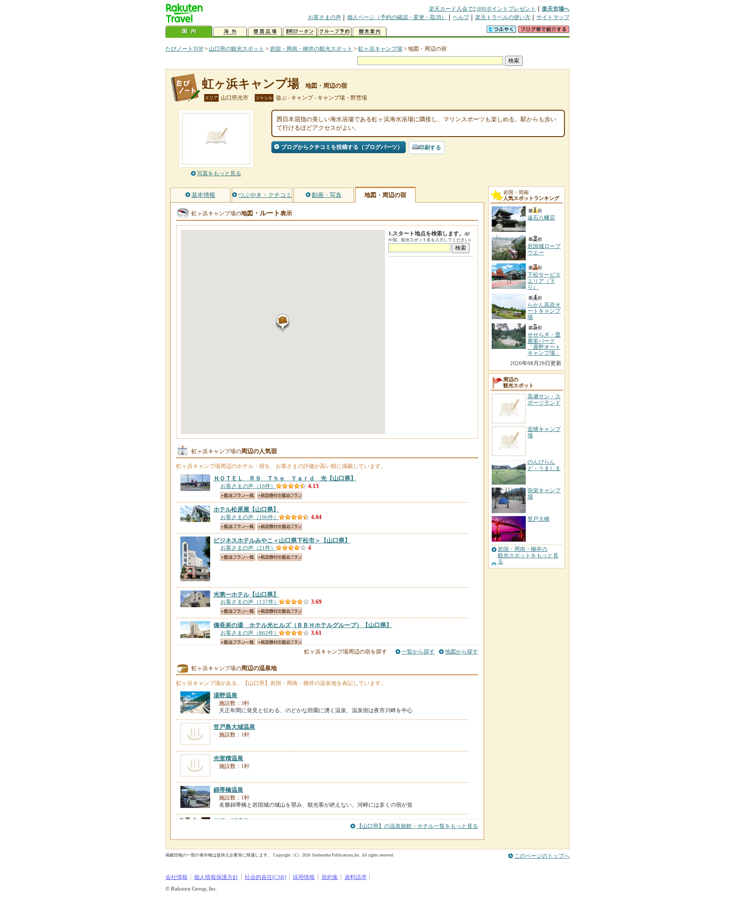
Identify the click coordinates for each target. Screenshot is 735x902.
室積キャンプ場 (544, 432)
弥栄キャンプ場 (544, 493)
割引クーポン (300, 32)
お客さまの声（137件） (249, 602)
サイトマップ (553, 17)
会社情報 (176, 877)
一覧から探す (418, 651)
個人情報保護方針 (216, 877)
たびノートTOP (184, 49)
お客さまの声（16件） (248, 486)
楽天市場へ (556, 9)
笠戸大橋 (538, 519)
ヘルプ (461, 17)
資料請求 (356, 877)
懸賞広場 (265, 32)
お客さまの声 (324, 17)
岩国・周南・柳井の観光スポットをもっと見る (528, 555)
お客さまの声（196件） (249, 517)
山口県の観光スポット (236, 49)
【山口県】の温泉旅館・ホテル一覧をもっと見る (417, 826)
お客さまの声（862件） (249, 633)
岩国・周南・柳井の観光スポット (311, 49)
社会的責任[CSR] (265, 877)
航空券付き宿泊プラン (279, 495)
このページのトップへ (542, 856)
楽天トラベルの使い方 (502, 17)
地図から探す (461, 651)
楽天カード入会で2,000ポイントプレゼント (482, 9)
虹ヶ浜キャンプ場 (380, 49)
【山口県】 (285, 478)
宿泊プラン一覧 (237, 495)
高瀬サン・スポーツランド (544, 399)
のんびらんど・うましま (544, 465)
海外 (230, 32)
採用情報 (304, 877)
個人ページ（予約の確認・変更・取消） (397, 17)
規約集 (330, 877)
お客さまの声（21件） (248, 548)
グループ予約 (335, 32)
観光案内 (370, 32)
